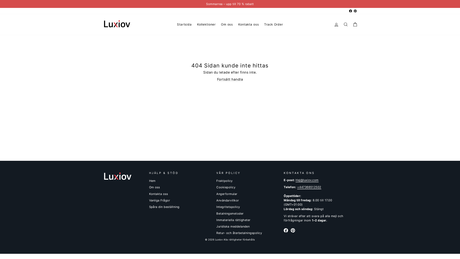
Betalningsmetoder (229, 213)
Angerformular (226, 194)
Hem (152, 181)
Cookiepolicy (225, 187)
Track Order (273, 24)
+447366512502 (309, 187)
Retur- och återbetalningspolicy (239, 233)
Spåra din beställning (164, 207)
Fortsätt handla (230, 79)
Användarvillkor (227, 200)
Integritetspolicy (228, 207)
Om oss (227, 24)
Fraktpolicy (224, 181)
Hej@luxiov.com (307, 180)
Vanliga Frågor (159, 200)
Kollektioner (206, 24)
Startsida (184, 24)
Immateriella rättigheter (233, 220)
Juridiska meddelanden (233, 226)
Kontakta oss (248, 24)
